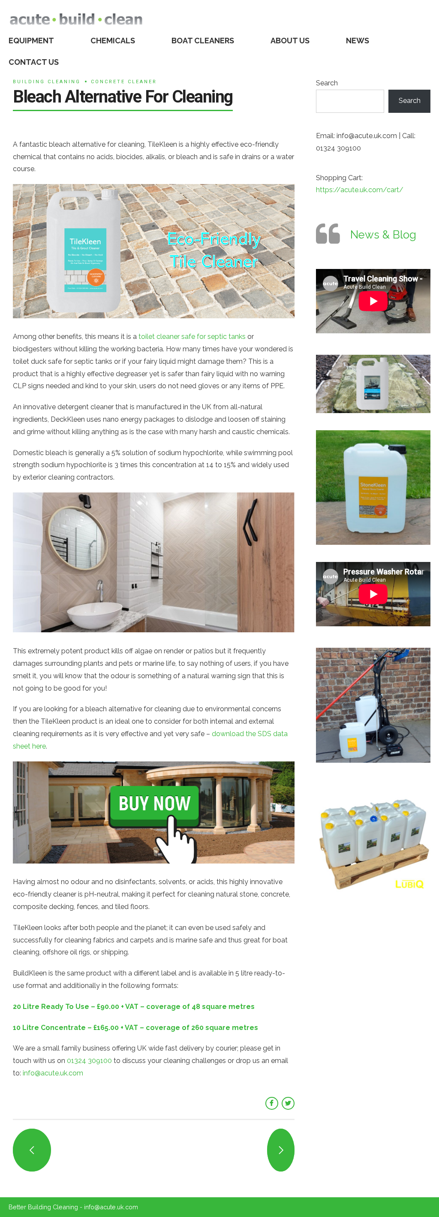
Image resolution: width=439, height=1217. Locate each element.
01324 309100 (89, 1061)
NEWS (357, 40)
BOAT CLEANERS (202, 40)
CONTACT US (34, 61)
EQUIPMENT (31, 40)
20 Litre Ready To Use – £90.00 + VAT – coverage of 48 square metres (134, 1007)
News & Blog (383, 234)
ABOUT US (290, 40)
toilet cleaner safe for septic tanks (192, 336)
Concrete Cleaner (124, 82)
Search (327, 83)
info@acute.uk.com (53, 1073)
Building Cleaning (47, 82)
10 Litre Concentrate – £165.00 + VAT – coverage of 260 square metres (135, 1028)
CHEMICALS (112, 40)
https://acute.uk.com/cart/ (359, 190)
